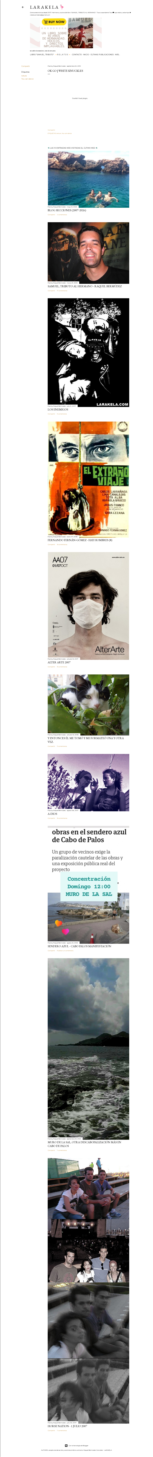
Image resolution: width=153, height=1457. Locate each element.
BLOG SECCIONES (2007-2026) (67, 210)
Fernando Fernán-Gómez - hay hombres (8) (80, 540)
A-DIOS (52, 814)
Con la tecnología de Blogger (78, 1445)
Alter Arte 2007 (59, 662)
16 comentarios (62, 544)
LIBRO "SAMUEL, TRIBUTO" (42, 55)
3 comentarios (62, 414)
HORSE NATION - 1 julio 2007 (67, 1426)
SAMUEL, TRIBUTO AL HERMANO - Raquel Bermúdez (85, 286)
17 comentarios (62, 291)
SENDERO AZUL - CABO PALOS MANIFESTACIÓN (79, 946)
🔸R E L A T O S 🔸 (63, 55)
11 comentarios (62, 746)
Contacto (77, 55)
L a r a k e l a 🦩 (47, 7)
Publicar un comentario (65, 950)
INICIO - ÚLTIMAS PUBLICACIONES (98, 55)
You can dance (27, 79)
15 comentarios (62, 667)
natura (24, 76)
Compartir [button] (25, 66)
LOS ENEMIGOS (58, 409)
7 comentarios (62, 1150)
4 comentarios (62, 215)
